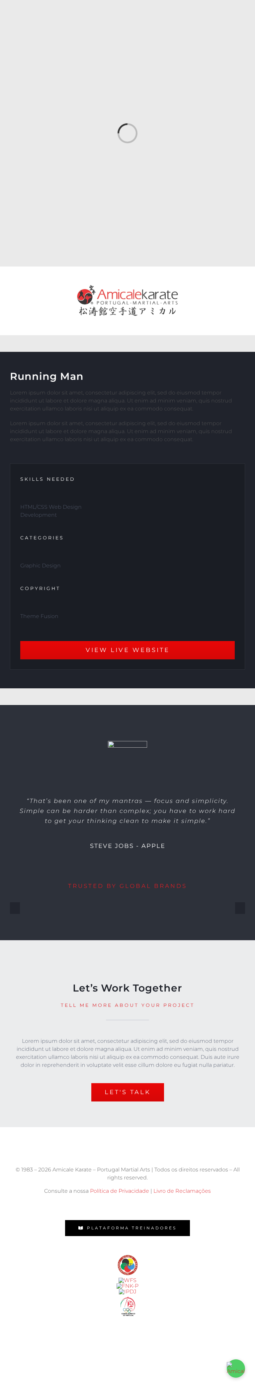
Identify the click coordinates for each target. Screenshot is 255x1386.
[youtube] (142, 1206)
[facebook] (98, 1206)
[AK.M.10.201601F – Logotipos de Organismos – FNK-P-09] (127, 1297)
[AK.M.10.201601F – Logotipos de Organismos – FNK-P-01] (127, 1286)
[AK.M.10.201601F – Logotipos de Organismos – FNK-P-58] (127, 1280)
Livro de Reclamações (182, 1191)
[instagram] (113, 1206)
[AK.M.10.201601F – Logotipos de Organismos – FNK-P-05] (127, 1255)
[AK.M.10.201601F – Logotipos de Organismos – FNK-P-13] (127, 1291)
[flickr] (127, 1206)
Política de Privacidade (119, 1191)
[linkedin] (156, 1206)
